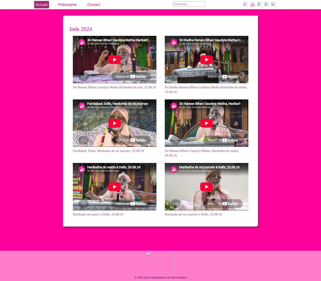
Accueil (41, 5)
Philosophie (67, 5)
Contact (93, 5)
